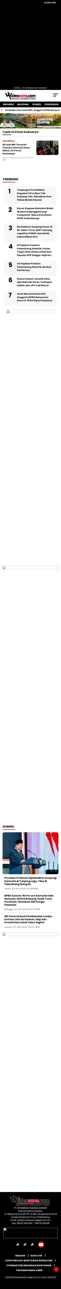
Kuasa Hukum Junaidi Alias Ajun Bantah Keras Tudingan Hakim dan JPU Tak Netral (34, 282)
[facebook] (19, 1247)
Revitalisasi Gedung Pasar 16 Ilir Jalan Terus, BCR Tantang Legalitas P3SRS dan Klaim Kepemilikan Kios (34, 231)
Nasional (23, 104)
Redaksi (20, 1255)
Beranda (8, 104)
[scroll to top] (56, 1269)
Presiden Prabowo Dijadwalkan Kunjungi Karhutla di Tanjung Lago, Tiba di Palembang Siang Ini (30, 881)
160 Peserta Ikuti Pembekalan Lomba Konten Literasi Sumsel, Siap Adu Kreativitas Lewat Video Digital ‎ (28, 919)
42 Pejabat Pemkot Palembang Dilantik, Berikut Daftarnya (34, 267)
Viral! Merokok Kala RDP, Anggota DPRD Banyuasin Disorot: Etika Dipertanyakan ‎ (35, 297)
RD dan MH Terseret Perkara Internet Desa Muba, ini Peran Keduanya (16, 149)
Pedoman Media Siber (29, 1270)
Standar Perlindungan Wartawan (28, 1265)
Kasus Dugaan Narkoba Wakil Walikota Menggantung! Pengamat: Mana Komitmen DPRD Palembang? (35, 213)
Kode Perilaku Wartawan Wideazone (28, 1260)
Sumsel (36, 104)
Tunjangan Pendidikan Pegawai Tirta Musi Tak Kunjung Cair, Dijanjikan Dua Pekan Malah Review (34, 194)
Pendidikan (51, 104)
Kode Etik (36, 1255)
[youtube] (41, 1247)
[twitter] (27, 1247)
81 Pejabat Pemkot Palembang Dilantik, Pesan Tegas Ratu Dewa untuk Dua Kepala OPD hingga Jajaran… (35, 250)
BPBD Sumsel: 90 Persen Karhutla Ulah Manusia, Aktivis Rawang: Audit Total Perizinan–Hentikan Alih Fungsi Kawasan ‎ (29, 900)
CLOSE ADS (50, 3)
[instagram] (34, 1247)
